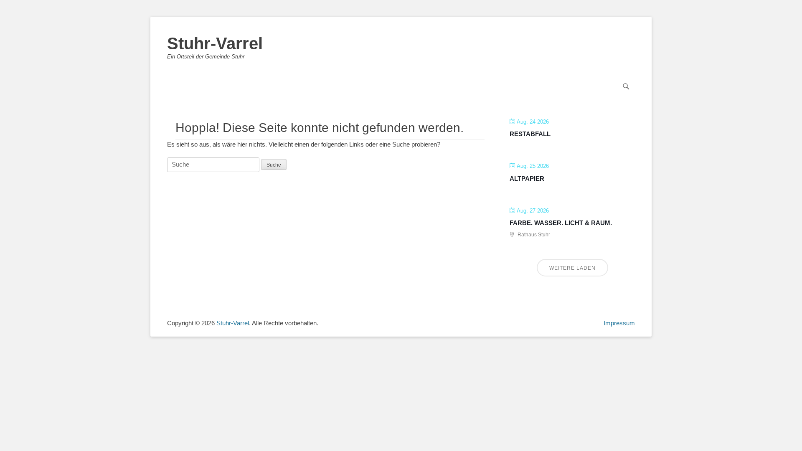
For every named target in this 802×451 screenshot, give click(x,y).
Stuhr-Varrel (215, 43)
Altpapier (527, 178)
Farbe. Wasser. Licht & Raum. (561, 222)
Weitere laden (572, 268)
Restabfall (530, 133)
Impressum (619, 323)
